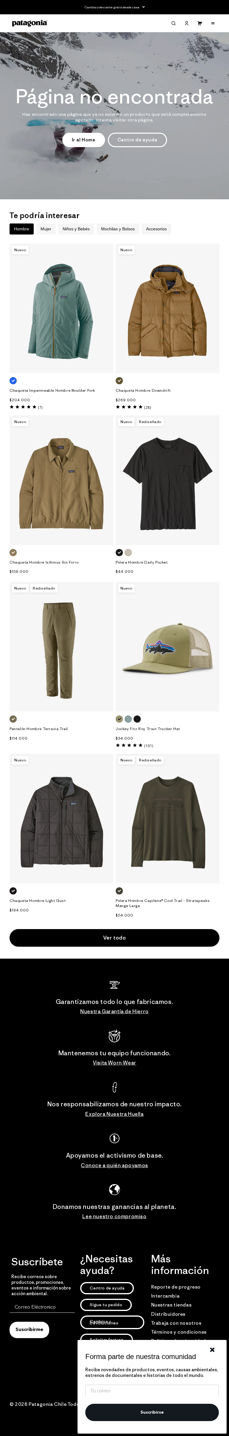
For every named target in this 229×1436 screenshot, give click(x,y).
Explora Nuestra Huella (114, 1114)
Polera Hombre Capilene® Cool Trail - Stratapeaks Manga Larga (163, 903)
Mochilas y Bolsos (118, 228)
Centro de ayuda (137, 140)
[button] (173, 23)
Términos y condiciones (179, 1332)
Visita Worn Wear (114, 1062)
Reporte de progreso (176, 1287)
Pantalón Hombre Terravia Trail (39, 729)
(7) (40, 407)
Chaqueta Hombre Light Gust (38, 900)
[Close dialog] (212, 1350)
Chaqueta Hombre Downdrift (143, 390)
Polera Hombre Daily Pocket (142, 562)
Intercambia (165, 1296)
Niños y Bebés (76, 228)
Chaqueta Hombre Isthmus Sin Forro (44, 562)
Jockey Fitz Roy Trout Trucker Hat (148, 729)
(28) (147, 407)
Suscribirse (152, 1412)
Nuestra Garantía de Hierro (114, 1011)
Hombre (21, 228)
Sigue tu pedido (106, 1304)
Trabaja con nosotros (176, 1323)
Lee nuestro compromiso (114, 1216)
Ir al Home (83, 140)
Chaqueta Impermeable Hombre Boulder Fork (52, 390)
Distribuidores (168, 1314)
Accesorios (156, 228)
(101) (148, 745)
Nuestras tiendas (171, 1305)
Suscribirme (29, 1329)
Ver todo (114, 937)
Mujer (46, 228)
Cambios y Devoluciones (104, 1322)
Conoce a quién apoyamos (114, 1165)
